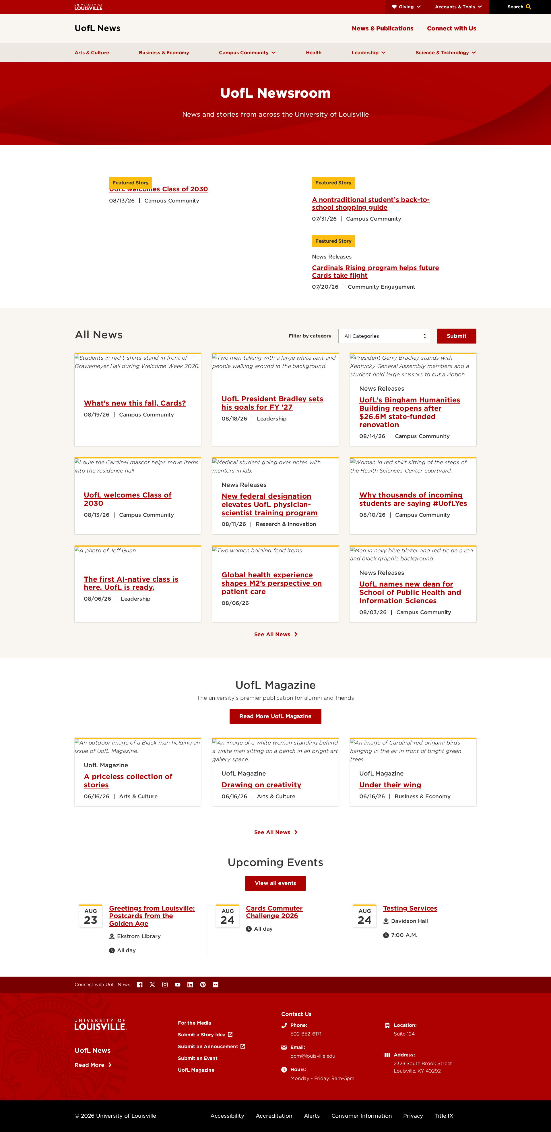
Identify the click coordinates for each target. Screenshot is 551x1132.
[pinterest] (203, 985)
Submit (457, 336)
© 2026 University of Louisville (115, 1116)
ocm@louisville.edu (312, 1056)
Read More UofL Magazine (275, 716)
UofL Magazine (196, 1070)
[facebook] (140, 985)
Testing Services (410, 908)
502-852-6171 (305, 1034)
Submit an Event (198, 1058)
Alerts (312, 1116)
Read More (90, 1065)
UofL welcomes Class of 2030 (158, 189)
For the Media (194, 1023)
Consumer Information (361, 1116)
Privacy (413, 1116)
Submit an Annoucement (208, 1046)
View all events (275, 883)
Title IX (443, 1116)
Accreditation (274, 1116)
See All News (273, 634)
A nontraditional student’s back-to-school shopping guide (371, 203)
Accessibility (227, 1116)
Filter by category (310, 336)
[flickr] (215, 985)
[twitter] (152, 985)
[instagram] (165, 985)
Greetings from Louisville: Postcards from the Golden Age (152, 916)
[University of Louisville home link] (89, 7)
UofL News (93, 1050)
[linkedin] (190, 985)
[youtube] (178, 985)
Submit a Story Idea (202, 1034)
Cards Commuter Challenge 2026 (274, 912)
